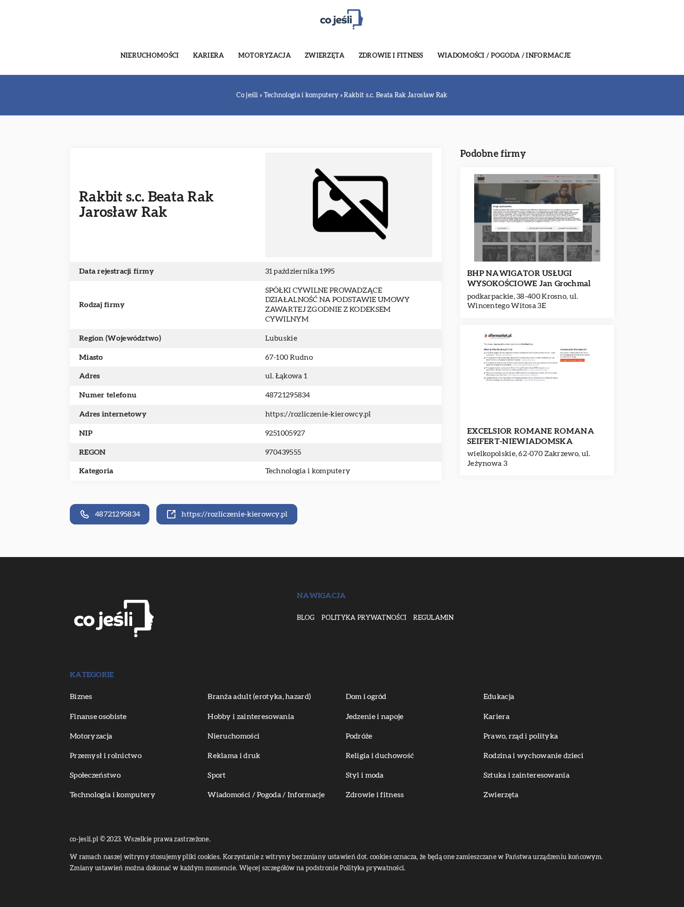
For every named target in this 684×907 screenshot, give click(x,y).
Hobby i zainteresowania (251, 716)
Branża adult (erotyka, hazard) (259, 696)
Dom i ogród (366, 696)
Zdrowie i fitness (391, 56)
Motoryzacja (264, 56)
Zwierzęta (325, 56)
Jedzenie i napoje (375, 716)
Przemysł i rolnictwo (105, 755)
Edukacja (498, 696)
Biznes (81, 696)
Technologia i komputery (308, 471)
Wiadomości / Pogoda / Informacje (504, 56)
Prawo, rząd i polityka (520, 736)
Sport (217, 775)
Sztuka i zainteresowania (526, 775)
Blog (306, 618)
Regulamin (433, 618)
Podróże (359, 736)
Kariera (208, 56)
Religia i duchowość (380, 755)
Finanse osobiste (98, 716)
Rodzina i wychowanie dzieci (533, 755)
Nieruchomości (150, 56)
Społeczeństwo (95, 775)
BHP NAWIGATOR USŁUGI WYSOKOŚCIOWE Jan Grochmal (529, 278)
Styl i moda (365, 775)
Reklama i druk (234, 755)
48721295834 (287, 395)
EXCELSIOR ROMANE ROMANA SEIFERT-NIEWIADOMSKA (530, 436)
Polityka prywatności (364, 618)
